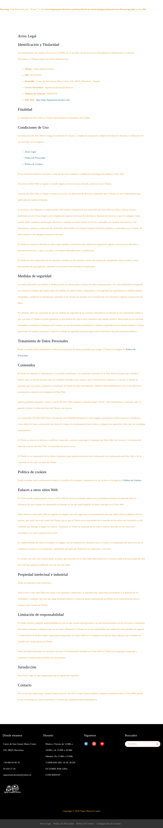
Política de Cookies (34, 164)
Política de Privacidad (35, 158)
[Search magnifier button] (157, 744)
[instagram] (95, 744)
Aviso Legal (30, 151)
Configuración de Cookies (109, 823)
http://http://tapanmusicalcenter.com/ (53, 100)
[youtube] (103, 744)
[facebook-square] (87, 744)
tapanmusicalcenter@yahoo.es (17, 775)
